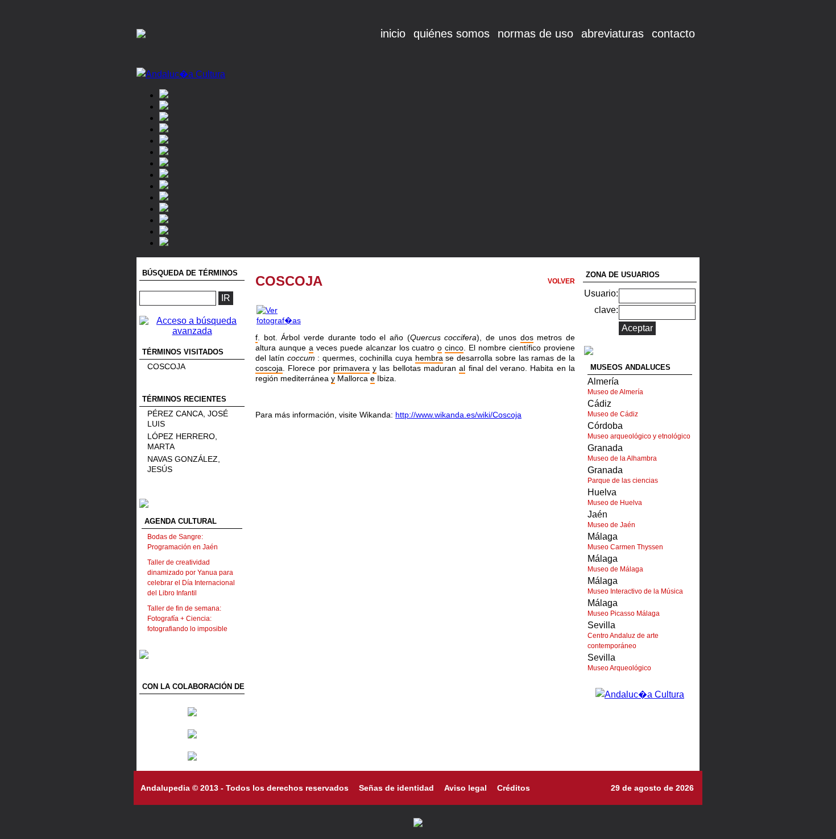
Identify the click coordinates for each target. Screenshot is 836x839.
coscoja (269, 368)
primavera (351, 368)
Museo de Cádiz (612, 414)
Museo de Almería (615, 392)
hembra (429, 357)
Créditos (513, 787)
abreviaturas (612, 33)
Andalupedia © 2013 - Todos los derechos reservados (244, 787)
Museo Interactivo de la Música (635, 591)
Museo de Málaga (615, 569)
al (462, 368)
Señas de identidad (396, 787)
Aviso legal (465, 787)
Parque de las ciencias (622, 481)
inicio (392, 33)
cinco (454, 347)
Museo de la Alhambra (622, 458)
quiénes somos (451, 33)
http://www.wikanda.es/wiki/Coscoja (458, 414)
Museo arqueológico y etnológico (638, 436)
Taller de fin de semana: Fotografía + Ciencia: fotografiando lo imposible (187, 618)
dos (526, 337)
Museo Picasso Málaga (623, 613)
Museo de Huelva (614, 503)
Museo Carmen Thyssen (625, 547)
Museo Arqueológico (619, 668)
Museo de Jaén (611, 525)
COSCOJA (166, 366)
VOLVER (561, 281)
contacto (673, 33)
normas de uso (535, 33)
